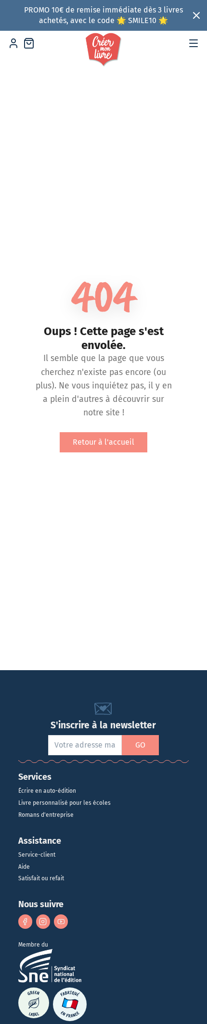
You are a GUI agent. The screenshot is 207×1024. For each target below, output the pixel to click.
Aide (24, 866)
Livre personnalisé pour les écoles (64, 802)
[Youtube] (61, 921)
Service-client (36, 854)
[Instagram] (43, 921)
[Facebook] (25, 921)
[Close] (196, 15)
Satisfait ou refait (41, 878)
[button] (193, 43)
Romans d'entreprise (46, 815)
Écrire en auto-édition (47, 790)
